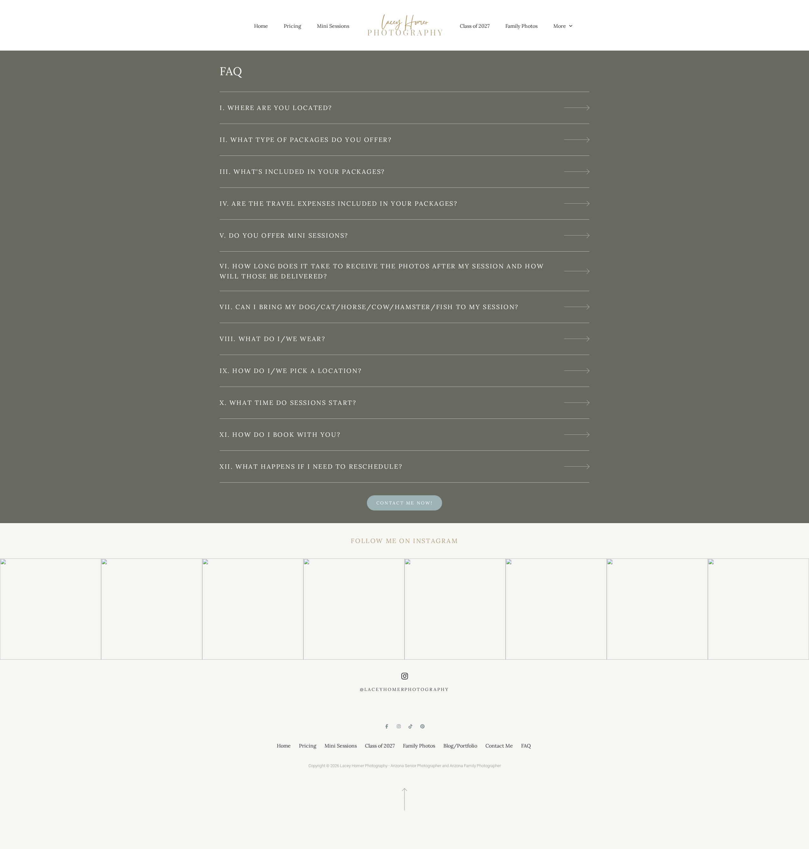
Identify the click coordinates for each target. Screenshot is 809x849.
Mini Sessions (333, 26)
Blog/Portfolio (460, 745)
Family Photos (521, 26)
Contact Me (499, 745)
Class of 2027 (475, 26)
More (560, 26)
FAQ (526, 745)
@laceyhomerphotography (404, 689)
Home (261, 26)
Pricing (292, 26)
